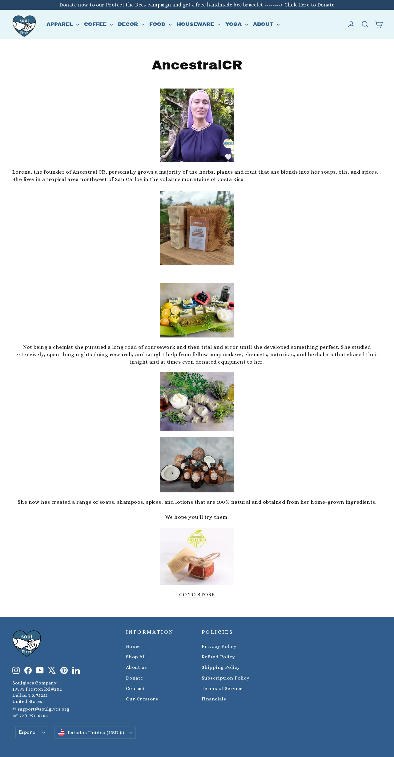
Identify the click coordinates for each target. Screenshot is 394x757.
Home (133, 646)
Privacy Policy (219, 646)
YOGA (234, 24)
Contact (135, 688)
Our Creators (142, 699)
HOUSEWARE (196, 24)
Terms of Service (222, 688)
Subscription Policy (225, 678)
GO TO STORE (197, 594)
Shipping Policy (221, 667)
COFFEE (96, 24)
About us (136, 667)
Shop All (136, 657)
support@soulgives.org (44, 709)
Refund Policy (218, 657)
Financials (214, 699)
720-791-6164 (33, 715)
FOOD (158, 24)
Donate (134, 678)
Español (28, 732)
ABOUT (264, 24)
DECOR (129, 24)
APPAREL (60, 24)
